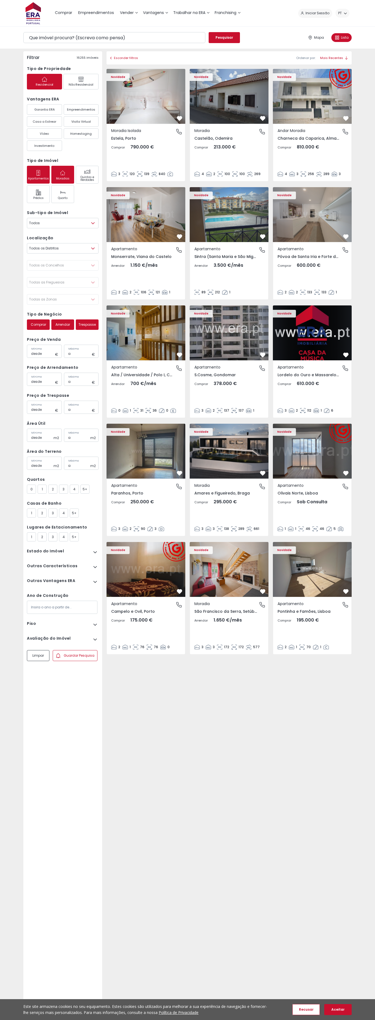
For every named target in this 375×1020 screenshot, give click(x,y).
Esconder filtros (126, 58)
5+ (85, 489)
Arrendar (62, 324)
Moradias (62, 178)
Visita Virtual (81, 121)
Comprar (38, 324)
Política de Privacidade (178, 1012)
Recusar (306, 1009)
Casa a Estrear (44, 121)
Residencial (44, 84)
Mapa (319, 37)
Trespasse (87, 324)
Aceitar (338, 1009)
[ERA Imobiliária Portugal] (33, 13)
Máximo (73, 348)
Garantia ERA (44, 109)
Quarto (63, 198)
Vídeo (44, 133)
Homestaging (81, 133)
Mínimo (36, 348)
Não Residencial (81, 84)
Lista (345, 37)
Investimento (44, 146)
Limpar (38, 655)
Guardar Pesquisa (79, 655)
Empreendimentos (81, 109)
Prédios (38, 198)
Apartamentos (38, 178)
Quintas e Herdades (87, 178)
